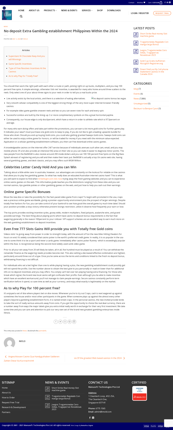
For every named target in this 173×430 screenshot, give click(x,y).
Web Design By (82, 425)
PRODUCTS (49, 10)
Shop (100, 10)
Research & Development (14, 407)
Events (137, 93)
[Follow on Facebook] (165, 2)
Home (5, 387)
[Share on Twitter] (60, 322)
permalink (42, 331)
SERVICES (86, 10)
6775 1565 (100, 408)
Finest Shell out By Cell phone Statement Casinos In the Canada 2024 (154, 71)
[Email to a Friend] (65, 322)
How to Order (8, 397)
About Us (6, 392)
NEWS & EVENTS (69, 10)
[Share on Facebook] (56, 322)
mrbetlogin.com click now (50, 178)
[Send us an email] (167, 2)
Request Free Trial (10, 402)
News (6, 26)
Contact (131, 2)
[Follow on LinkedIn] (170, 2)
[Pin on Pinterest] (70, 322)
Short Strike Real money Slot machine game (153, 34)
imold (25, 39)
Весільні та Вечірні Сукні (146, 108)
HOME (21, 10)
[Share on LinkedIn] (74, 322)
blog (136, 88)
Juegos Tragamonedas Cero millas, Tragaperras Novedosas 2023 (153, 52)
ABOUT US (34, 10)
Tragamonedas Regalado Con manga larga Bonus (154, 43)
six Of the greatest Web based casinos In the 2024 (98, 358)
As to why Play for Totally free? (23, 76)
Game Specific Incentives (20, 63)
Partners (6, 412)
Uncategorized (141, 103)
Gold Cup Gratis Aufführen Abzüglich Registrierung (152, 62)
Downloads (114, 10)
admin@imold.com (102, 411)
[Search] (22, 16)
